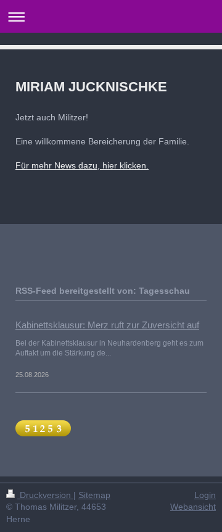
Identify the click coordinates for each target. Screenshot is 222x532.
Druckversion (45, 495)
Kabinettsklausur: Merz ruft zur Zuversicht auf (107, 325)
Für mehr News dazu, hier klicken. (82, 165)
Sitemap (94, 495)
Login (205, 495)
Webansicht (193, 507)
